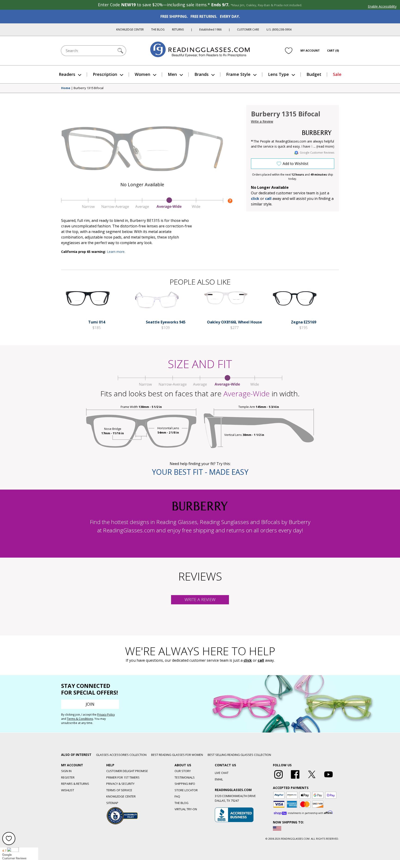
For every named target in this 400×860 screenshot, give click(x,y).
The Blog (158, 29)
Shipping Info (185, 784)
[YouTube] (328, 779)
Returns (178, 29)
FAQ (177, 796)
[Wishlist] (289, 51)
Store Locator (186, 790)
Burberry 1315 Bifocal (88, 88)
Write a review (200, 599)
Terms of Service (119, 790)
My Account (310, 51)
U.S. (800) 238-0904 (278, 29)
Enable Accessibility (382, 6)
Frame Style (238, 74)
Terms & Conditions (80, 719)
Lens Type (278, 74)
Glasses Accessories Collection (121, 755)
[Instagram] (278, 779)
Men (172, 74)
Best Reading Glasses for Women (177, 755)
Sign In (66, 771)
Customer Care (248, 29)
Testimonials (185, 777)
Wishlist (67, 790)
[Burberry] (317, 132)
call (268, 198)
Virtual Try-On (186, 809)
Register (68, 777)
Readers (67, 74)
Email (219, 779)
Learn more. (116, 251)
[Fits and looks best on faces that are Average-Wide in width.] (142, 207)
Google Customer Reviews (317, 153)
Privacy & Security (120, 784)
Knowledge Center (130, 29)
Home (65, 88)
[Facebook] (295, 779)
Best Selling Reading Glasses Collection (239, 755)
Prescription (105, 74)
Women (142, 74)
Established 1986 (210, 29)
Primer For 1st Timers (123, 777)
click (248, 660)
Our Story (183, 771)
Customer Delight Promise (127, 771)
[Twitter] (311, 779)
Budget (313, 74)
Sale (337, 74)
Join (90, 704)
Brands (201, 74)
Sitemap (112, 803)
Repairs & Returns (75, 784)
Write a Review (262, 121)
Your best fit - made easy (200, 472)
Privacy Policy (106, 715)
